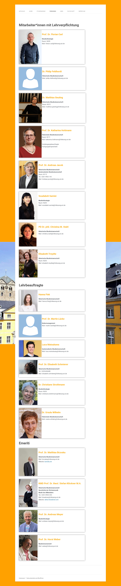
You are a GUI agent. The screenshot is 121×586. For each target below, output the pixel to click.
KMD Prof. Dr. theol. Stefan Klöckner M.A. (60, 483)
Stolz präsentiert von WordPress (35, 578)
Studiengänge (41, 11)
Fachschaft (70, 11)
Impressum (82, 11)
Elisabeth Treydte (47, 254)
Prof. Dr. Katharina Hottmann (56, 130)
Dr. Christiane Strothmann (51, 384)
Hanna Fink (44, 294)
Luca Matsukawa (50, 344)
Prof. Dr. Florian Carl (52, 34)
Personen (53, 11)
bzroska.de (48, 462)
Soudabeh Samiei (47, 196)
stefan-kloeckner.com (52, 500)
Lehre (31, 11)
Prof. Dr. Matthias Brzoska (52, 452)
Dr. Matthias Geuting (52, 97)
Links (61, 11)
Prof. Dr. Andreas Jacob (51, 165)
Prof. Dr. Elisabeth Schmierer (53, 364)
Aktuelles (22, 11)
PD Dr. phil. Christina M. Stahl (53, 227)
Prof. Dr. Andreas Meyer (51, 514)
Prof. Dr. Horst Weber (49, 539)
